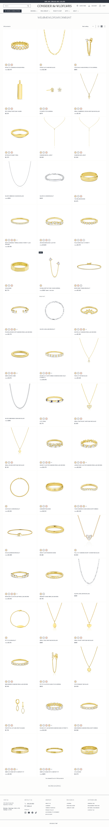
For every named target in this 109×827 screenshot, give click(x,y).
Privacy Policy (50, 810)
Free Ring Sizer (71, 805)
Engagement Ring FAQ (93, 805)
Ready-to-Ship (57, 11)
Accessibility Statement (52, 812)
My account (49, 814)
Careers (48, 805)
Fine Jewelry (45, 11)
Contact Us (91, 810)
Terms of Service (50, 807)
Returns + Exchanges (93, 807)
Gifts (66, 11)
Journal (69, 803)
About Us (48, 803)
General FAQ (91, 803)
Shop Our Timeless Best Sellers (55, 1)
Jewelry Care (70, 807)
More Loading (54, 786)
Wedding (33, 11)
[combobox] (17, 5)
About (75, 11)
